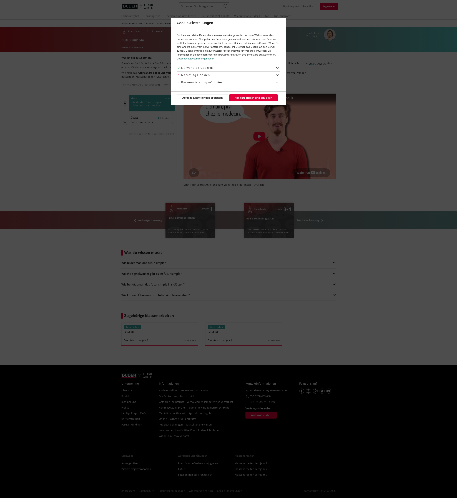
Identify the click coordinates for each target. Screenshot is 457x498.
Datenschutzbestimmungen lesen (195, 58)
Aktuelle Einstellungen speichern (202, 97)
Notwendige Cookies (197, 67)
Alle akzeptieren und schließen (253, 97)
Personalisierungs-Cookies (202, 82)
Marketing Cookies (195, 75)
